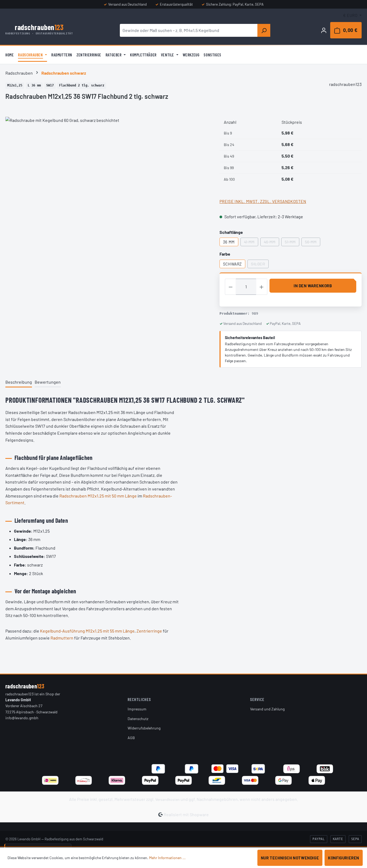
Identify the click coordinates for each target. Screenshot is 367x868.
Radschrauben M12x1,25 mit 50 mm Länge (98, 495)
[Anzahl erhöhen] (261, 287)
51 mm (292, 242)
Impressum (137, 709)
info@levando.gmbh (21, 718)
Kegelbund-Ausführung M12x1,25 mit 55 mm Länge (87, 630)
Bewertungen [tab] (48, 381)
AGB (131, 737)
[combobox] (189, 30)
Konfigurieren (343, 857)
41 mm (251, 242)
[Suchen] (263, 30)
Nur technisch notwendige (290, 857)
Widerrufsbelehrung (144, 728)
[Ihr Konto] (323, 30)
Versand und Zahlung (267, 709)
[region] (107, 174)
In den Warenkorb (313, 285)
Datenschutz (138, 718)
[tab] (18, 382)
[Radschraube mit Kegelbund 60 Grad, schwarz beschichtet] (106, 174)
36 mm (229, 241)
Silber (260, 265)
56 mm (312, 242)
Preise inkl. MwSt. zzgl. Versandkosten (263, 201)
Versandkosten (167, 799)
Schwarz (232, 264)
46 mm (271, 242)
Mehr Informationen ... (167, 857)
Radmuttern (62, 637)
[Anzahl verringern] (230, 287)
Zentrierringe (149, 630)
